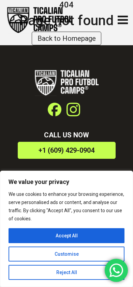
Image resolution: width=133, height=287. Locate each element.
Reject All (66, 272)
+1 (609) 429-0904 (66, 150)
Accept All (67, 235)
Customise (67, 254)
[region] (66, 229)
